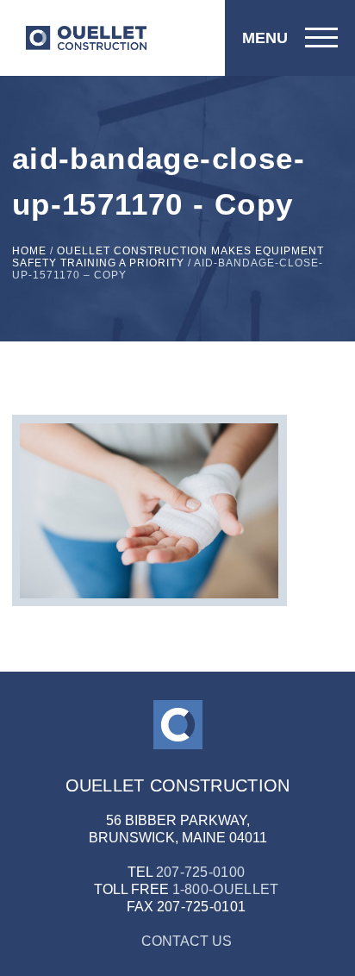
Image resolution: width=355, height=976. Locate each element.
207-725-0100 (201, 872)
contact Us (186, 941)
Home (29, 251)
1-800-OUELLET (225, 889)
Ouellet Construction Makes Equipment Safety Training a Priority (168, 257)
